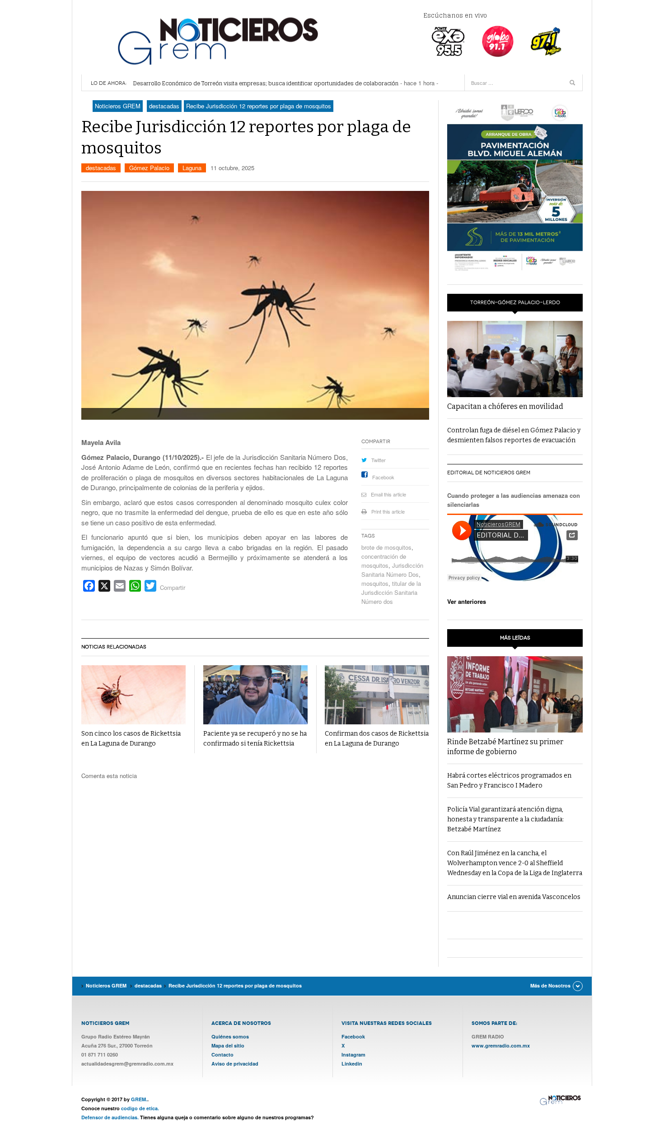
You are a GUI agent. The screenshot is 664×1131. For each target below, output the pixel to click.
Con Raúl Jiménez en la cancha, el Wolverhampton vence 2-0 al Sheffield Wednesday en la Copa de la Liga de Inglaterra (514, 863)
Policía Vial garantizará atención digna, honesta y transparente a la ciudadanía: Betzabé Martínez (505, 819)
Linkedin (351, 1063)
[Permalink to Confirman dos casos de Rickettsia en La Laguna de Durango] (377, 694)
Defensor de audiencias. (110, 1117)
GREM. (139, 1099)
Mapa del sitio (227, 1045)
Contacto (222, 1054)
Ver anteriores (466, 601)
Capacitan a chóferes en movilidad (505, 406)
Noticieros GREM (216, 40)
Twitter (378, 460)
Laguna (191, 167)
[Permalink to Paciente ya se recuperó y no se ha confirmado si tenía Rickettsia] (255, 694)
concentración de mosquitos (383, 561)
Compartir (172, 587)
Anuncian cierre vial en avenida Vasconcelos (513, 897)
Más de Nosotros (550, 985)
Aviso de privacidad (234, 1063)
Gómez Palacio (149, 167)
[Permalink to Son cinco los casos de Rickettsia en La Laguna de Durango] (133, 694)
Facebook (383, 477)
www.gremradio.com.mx (501, 1045)
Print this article (388, 511)
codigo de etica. (140, 1108)
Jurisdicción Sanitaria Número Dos (392, 570)
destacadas (101, 167)
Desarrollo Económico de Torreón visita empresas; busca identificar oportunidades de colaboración (265, 83)
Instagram (353, 1054)
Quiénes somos (230, 1036)
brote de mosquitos (386, 547)
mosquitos (374, 583)
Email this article (388, 494)
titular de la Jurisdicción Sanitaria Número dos (391, 592)
